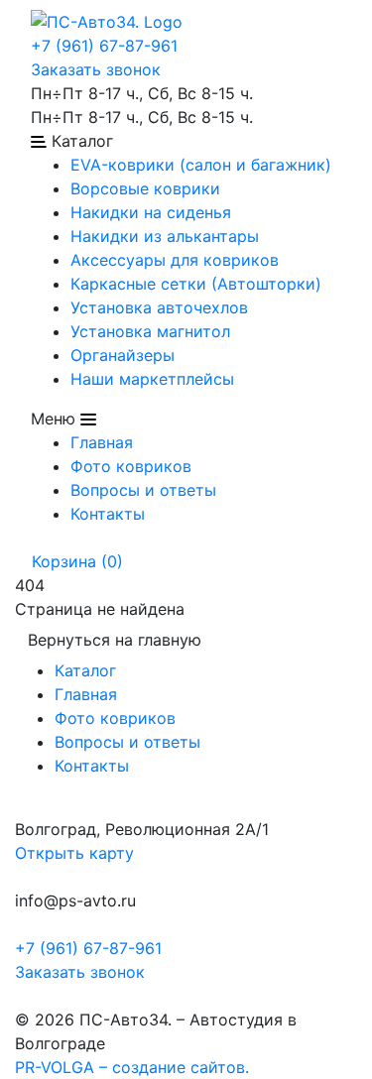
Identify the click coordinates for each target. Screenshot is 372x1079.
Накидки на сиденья (150, 212)
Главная (101, 442)
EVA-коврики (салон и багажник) (200, 165)
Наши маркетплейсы (152, 379)
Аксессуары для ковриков (174, 260)
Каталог (85, 670)
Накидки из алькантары (164, 236)
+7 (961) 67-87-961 (104, 46)
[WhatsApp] (17, 996)
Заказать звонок (96, 69)
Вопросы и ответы (143, 490)
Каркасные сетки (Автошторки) (195, 284)
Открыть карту (74, 853)
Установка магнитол (150, 331)
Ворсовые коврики (145, 188)
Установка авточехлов (159, 307)
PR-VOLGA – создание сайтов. (132, 1067)
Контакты (107, 514)
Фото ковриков (130, 466)
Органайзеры (122, 355)
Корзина (75, 561)
